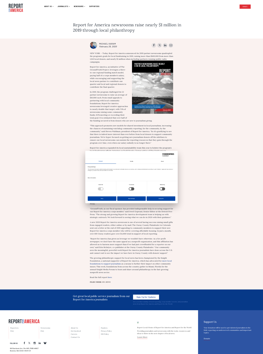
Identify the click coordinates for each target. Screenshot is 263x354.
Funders (104, 328)
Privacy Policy (106, 331)
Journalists (63, 6)
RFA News (106, 282)
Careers (74, 334)
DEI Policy (105, 334)
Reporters (14, 328)
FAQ (12, 331)
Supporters (94, 6)
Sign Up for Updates (146, 297)
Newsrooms (79, 6)
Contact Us (75, 337)
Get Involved (76, 331)
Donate (245, 7)
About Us (74, 328)
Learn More (142, 337)
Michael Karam (107, 43)
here (110, 277)
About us (48, 6)
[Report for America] (16, 8)
